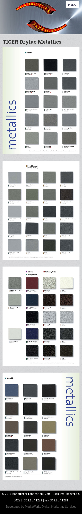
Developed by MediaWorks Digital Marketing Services (41, 506)
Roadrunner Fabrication (41, 17)
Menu (72, 4)
